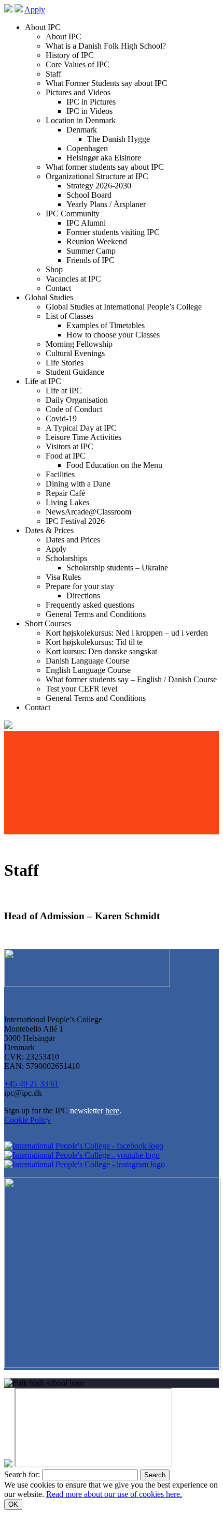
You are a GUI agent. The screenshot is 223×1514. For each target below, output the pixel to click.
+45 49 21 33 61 (31, 1083)
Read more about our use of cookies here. (114, 1494)
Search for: (22, 1474)
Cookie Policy (27, 1119)
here (112, 1110)
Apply (34, 9)
